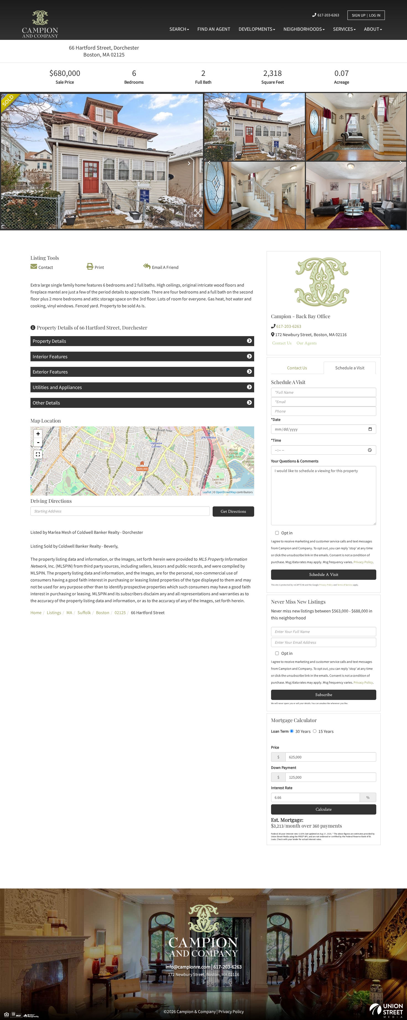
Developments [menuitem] (255, 29)
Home (36, 612)
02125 (120, 612)
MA (69, 612)
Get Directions (233, 511)
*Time (276, 440)
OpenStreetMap (226, 492)
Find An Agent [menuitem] (213, 29)
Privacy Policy (363, 562)
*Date (275, 419)
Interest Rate (281, 787)
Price (275, 747)
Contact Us (282, 343)
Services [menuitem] (343, 29)
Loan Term (280, 731)
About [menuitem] (371, 29)
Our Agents (307, 343)
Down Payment (283, 767)
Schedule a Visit (349, 367)
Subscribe (323, 694)
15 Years (326, 731)
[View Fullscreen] (38, 454)
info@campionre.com (188, 967)
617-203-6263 (328, 14)
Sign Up (358, 15)
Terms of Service (344, 584)
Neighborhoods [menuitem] (303, 29)
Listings (54, 612)
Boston (102, 612)
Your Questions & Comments (294, 461)
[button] (16, 161)
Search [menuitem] (177, 29)
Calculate (324, 809)
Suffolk (84, 612)
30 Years (303, 731)
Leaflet (207, 492)
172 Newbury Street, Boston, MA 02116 (203, 974)
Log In (374, 15)
